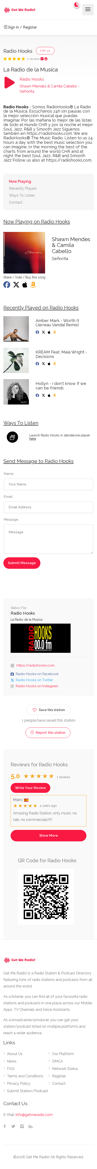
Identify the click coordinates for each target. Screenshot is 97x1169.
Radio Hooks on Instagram (37, 686)
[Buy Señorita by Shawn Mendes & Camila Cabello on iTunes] (25, 286)
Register (59, 1076)
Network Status (65, 1069)
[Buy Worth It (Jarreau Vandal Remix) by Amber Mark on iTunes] (49, 332)
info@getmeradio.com (34, 1115)
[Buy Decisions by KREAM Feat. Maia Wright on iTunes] (49, 364)
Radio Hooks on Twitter (34, 680)
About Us (15, 1054)
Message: (11, 520)
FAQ (10, 1069)
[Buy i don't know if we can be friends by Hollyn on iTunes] (49, 395)
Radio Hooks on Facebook (37, 674)
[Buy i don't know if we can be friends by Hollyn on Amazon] (55, 395)
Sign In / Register (22, 27)
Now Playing (20, 181)
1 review (34, 59)
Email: (8, 497)
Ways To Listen (22, 195)
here (32, 438)
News (11, 1061)
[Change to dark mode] (77, 4)
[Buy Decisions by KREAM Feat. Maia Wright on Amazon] (55, 364)
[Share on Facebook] (7, 286)
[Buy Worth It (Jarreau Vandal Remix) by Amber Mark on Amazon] (55, 332)
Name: (9, 474)
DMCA (57, 1061)
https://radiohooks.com (35, 665)
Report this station (50, 733)
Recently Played (22, 188)
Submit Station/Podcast (27, 1091)
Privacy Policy (18, 1083)
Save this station (52, 710)
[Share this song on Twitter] (17, 286)
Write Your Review (30, 788)
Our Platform (63, 1054)
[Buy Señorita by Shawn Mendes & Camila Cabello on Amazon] (33, 286)
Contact (16, 202)
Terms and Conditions (25, 1076)
